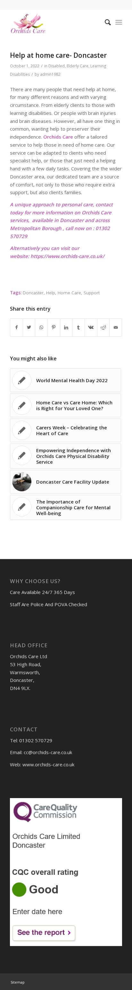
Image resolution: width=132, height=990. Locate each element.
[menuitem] (104, 22)
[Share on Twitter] (29, 327)
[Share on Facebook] (16, 327)
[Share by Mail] (116, 327)
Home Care (69, 293)
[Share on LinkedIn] (66, 327)
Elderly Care (77, 66)
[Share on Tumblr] (78, 327)
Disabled (56, 66)
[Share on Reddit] (103, 327)
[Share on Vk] (91, 327)
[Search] (104, 22)
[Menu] (118, 22)
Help (50, 293)
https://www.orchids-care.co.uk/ (67, 256)
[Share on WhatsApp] (41, 327)
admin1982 (50, 74)
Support (92, 293)
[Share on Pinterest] (54, 327)
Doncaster (33, 293)
